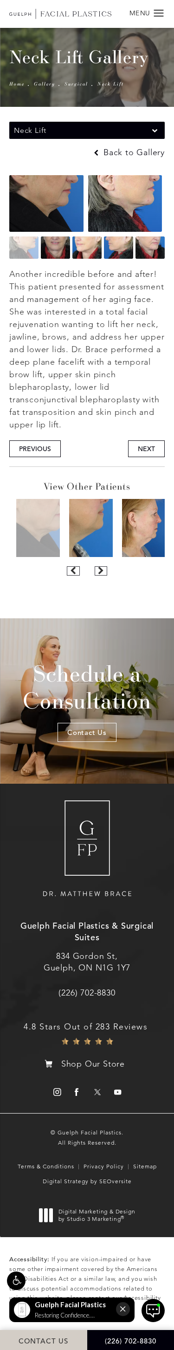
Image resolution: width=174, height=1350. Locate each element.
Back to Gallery (133, 152)
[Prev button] (73, 571)
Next (146, 449)
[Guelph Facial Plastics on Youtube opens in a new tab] (117, 1092)
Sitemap (145, 1166)
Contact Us (87, 732)
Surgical (76, 83)
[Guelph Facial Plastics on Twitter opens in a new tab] (97, 1092)
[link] (86, 993)
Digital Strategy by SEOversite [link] (87, 1181)
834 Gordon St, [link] (87, 962)
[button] (16, 1280)
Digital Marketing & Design (96, 1215)
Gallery (44, 83)
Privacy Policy (104, 1166)
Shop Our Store (93, 1064)
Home (17, 83)
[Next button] (101, 571)
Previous (35, 449)
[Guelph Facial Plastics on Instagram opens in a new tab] (56, 1092)
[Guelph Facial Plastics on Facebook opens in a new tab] (76, 1092)
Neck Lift (110, 83)
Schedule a (87, 687)
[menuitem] (56, 1092)
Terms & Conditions (46, 1166)
